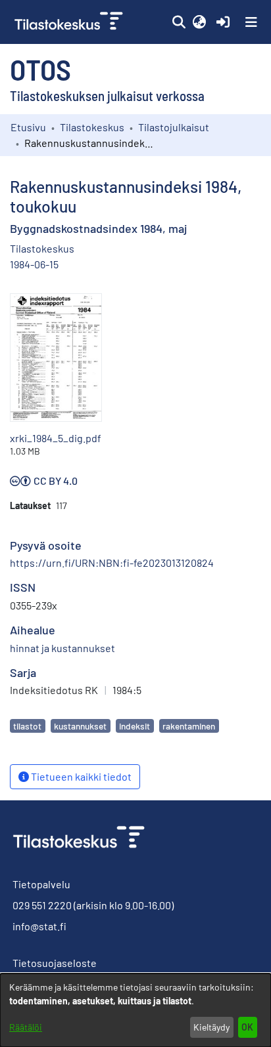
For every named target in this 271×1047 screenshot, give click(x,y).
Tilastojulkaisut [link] (173, 127)
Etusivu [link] (28, 127)
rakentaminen (188, 725)
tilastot (27, 725)
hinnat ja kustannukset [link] (62, 648)
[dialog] (135, 1010)
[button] (178, 22)
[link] (70, 22)
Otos (40, 69)
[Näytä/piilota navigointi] (251, 22)
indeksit (134, 725)
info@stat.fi (39, 926)
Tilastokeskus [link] (92, 127)
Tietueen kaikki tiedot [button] (80, 776)
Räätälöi (25, 1027)
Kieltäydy (211, 1027)
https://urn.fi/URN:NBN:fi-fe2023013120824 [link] (112, 562)
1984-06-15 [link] (34, 264)
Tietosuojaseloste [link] (54, 962)
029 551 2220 (42, 905)
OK (247, 1027)
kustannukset (80, 725)
